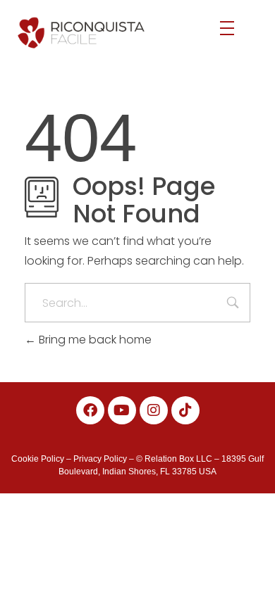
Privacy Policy (100, 459)
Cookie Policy (37, 459)
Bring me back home (94, 339)
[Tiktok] (185, 410)
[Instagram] (154, 410)
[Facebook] (90, 410)
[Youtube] (122, 410)
